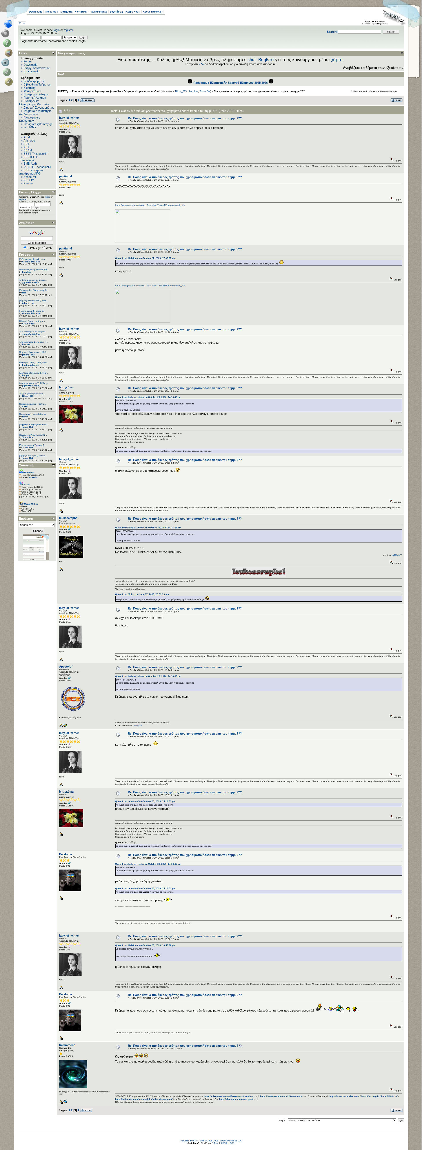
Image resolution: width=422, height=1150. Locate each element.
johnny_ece (28, 303)
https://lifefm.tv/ (389, 1096)
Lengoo (26, 375)
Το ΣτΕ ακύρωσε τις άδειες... (33, 280)
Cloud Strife (28, 323)
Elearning (29, 87)
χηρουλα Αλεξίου (31, 282)
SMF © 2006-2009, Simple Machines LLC (221, 1140)
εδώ (252, 59)
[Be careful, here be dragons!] (65, 726)
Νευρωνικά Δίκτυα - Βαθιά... (32, 404)
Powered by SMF (189, 1140)
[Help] (7, 43)
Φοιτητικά (81, 11)
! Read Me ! (51, 11)
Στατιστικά (26, 465)
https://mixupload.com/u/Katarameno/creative (228, 1096)
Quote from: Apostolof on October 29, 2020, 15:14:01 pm (145, 801)
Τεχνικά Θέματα (98, 11)
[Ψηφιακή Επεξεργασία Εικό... (34, 424)
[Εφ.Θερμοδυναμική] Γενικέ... (33, 373)
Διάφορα (129, 91)
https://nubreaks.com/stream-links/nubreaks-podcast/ (144, 1099)
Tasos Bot (27, 427)
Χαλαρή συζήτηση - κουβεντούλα (101, 91)
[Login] (7, 72)
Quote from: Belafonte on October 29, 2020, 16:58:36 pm (145, 945)
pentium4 (65, 176)
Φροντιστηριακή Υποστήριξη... (34, 269)
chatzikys (193, 91)
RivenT (26, 416)
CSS (232, 1143)
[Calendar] (6, 62)
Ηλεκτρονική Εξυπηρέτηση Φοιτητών (34, 102)
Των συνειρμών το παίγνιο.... (33, 331)
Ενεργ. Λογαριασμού (37, 68)
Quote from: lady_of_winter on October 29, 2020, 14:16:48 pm (148, 397)
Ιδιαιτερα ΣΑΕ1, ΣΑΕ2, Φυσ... (34, 362)
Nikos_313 (28, 396)
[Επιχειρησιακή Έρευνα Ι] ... (33, 445)
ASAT (27, 147)
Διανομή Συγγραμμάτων (39, 107)
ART (26, 144)
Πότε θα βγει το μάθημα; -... (33, 321)
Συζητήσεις (116, 11)
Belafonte (65, 854)
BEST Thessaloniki (36, 153)
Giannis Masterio (31, 261)
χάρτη (336, 59)
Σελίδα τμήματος (34, 81)
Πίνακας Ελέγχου (30, 192)
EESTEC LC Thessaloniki (29, 158)
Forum (28, 61)
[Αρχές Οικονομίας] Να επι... (33, 455)
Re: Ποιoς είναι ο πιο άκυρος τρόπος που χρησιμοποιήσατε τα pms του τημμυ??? (185, 118)
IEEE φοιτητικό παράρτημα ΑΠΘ (31, 172)
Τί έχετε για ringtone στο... (32, 393)
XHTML (224, 1143)
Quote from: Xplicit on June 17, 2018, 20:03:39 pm (142, 594)
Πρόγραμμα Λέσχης (36, 94)
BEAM (28, 150)
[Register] (9, 81)
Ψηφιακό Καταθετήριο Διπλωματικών (35, 112)
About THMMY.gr (152, 11)
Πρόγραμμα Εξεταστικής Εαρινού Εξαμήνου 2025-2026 (230, 82)
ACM (27, 137)
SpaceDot (30, 176)
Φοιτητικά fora (32, 91)
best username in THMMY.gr (33, 383)
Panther (28, 183)
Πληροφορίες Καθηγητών (29, 119)
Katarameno (67, 1045)
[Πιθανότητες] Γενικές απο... (33, 259)
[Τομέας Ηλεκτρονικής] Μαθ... (33, 300)
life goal (138, 725)
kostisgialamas (30, 365)
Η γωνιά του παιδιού (148, 91)
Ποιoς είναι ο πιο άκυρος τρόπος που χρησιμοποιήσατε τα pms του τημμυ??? (259, 91)
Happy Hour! (133, 11)
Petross (26, 344)
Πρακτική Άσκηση (35, 97)
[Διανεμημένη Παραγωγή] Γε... (34, 290)
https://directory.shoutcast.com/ (236, 1099)
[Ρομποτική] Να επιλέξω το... (33, 414)
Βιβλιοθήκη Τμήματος (37, 84)
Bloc (216, 1143)
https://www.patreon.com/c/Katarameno (281, 1096)
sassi (25, 406)
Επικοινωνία (32, 71)
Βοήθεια (266, 59)
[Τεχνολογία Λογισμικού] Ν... (33, 435)
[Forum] (6, 33)
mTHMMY (30, 127)
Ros (24, 292)
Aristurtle (29, 140)
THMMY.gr (63, 91)
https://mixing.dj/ (370, 1096)
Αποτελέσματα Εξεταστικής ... (33, 342)
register (68, 30)
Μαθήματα (66, 11)
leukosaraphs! (68, 518)
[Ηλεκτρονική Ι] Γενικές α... (32, 311)
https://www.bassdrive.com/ (344, 1096)
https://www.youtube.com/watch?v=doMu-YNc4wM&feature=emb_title (150, 205)
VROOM (29, 180)
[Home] (9, 23)
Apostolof (65, 666)
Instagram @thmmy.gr (38, 124)
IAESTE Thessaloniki (37, 167)
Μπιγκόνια (66, 387)
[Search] (9, 52)
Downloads (35, 11)
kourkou (26, 272)
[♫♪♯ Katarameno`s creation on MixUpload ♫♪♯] (65, 1103)
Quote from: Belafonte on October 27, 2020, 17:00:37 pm (145, 258)
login (57, 30)
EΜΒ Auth (30, 163)
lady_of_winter (69, 117)
